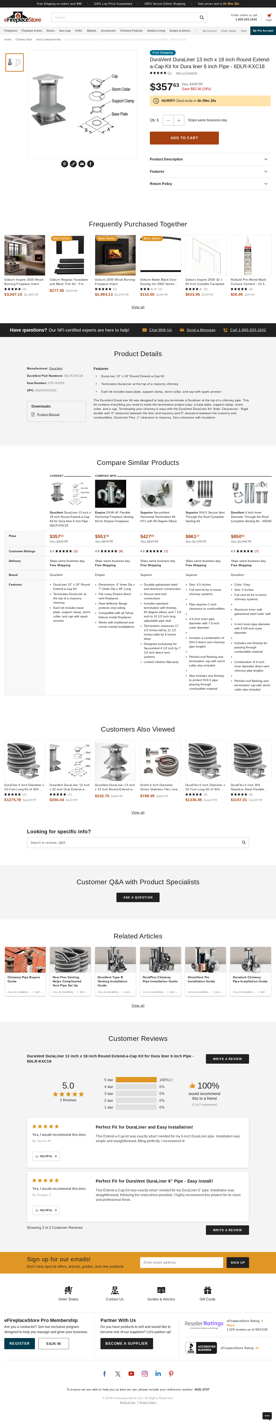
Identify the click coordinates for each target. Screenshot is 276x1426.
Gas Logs (65, 30)
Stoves (50, 30)
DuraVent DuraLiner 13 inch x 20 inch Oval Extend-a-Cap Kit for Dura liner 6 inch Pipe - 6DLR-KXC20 (70, 787)
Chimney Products (131, 30)
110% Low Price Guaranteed (113, 3)
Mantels (92, 30)
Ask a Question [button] (187, 73)
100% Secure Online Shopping (164, 3)
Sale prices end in (218, 3)
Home (7, 39)
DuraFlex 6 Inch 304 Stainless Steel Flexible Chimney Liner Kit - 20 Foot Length (251, 787)
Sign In (53, 1344)
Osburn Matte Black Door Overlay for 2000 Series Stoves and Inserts (158, 282)
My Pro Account (263, 30)
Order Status (229, 30)
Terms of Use (128, 1402)
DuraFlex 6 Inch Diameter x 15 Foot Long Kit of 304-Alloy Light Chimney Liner (205, 787)
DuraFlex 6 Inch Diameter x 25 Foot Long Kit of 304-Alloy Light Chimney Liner (24, 787)
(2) (170, 73)
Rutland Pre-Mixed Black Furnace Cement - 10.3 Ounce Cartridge (248, 282)
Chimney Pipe (24, 39)
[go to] (24, 255)
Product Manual (48, 414)
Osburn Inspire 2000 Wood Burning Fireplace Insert (23, 282)
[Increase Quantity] (179, 120)
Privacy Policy (147, 1402)
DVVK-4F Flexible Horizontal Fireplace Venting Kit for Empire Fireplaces (114, 517)
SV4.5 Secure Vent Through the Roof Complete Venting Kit (205, 517)
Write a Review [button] (227, 1059)
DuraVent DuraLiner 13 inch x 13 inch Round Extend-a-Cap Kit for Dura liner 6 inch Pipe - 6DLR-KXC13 (115, 787)
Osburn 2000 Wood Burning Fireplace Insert (115, 282)
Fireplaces (10, 30)
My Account (210, 30)
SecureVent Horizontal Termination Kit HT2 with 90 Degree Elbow (158, 517)
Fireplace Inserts (32, 30)
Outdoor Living (156, 30)
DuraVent (56, 368)
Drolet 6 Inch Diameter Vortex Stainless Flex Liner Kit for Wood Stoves (159, 787)
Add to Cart (184, 138)
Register (19, 1343)
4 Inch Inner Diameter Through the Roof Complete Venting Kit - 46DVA (251, 517)
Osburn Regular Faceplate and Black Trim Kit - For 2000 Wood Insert (69, 282)
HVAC (78, 30)
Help (244, 30)
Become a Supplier (126, 1343)
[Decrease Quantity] (168, 120)
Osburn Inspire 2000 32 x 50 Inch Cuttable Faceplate (204, 282)
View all (138, 307)
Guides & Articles (179, 30)
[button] (198, 330)
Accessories (108, 30)
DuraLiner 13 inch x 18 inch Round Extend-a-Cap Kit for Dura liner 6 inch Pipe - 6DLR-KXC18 (70, 519)
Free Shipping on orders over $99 (59, 3)
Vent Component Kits (48, 39)
